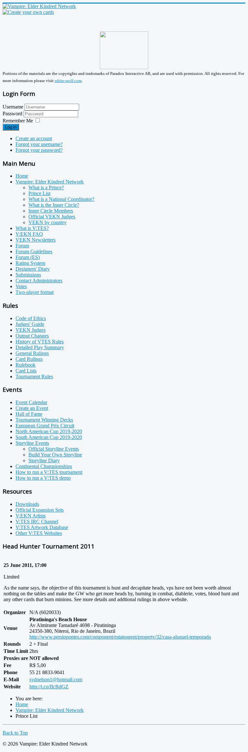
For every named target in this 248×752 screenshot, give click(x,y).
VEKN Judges (31, 330)
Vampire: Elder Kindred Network (50, 181)
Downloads (27, 504)
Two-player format (35, 292)
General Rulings (32, 353)
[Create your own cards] (28, 12)
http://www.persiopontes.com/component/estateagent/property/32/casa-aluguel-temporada (120, 637)
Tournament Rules (34, 376)
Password (13, 113)
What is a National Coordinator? (61, 199)
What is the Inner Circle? (53, 205)
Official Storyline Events (53, 449)
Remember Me (18, 120)
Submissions (28, 274)
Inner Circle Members (50, 211)
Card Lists (26, 370)
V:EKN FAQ (29, 234)
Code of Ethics (31, 318)
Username (13, 107)
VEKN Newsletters (36, 240)
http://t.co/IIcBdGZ (48, 686)
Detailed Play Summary (40, 347)
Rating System (30, 263)
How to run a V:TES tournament (49, 472)
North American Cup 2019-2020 (49, 431)
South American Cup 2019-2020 (49, 437)
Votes (21, 286)
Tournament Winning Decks (44, 420)
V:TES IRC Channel (37, 521)
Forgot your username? (39, 144)
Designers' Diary (33, 269)
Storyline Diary (44, 460)
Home (22, 176)
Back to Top (15, 733)
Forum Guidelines (34, 251)
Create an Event (32, 408)
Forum (22, 245)
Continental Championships (44, 466)
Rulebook (26, 365)
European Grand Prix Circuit (45, 425)
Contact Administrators (39, 280)
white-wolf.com (68, 80)
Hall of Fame (29, 414)
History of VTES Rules (40, 341)
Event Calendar (31, 402)
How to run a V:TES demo (43, 478)
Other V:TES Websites (39, 533)
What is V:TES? (32, 228)
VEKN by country (47, 222)
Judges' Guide (30, 324)
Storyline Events (32, 443)
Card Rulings (29, 359)
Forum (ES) (28, 257)
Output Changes (32, 336)
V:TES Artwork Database (42, 527)
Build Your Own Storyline (55, 454)
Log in (10, 127)
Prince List (39, 193)
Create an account (34, 138)
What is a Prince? (46, 187)
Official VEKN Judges (51, 216)
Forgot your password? (39, 150)
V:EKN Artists (31, 515)
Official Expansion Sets (40, 510)
